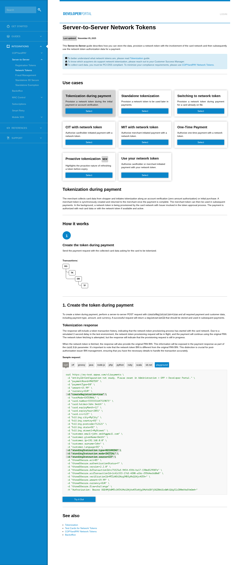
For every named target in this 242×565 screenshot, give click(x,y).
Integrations (20, 46)
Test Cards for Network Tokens (81, 528)
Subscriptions (19, 104)
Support (17, 138)
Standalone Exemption (27, 85)
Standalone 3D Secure (27, 80)
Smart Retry (18, 110)
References (19, 128)
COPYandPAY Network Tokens (198, 64)
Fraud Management (25, 75)
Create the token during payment (88, 245)
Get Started (19, 26)
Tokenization (136, 58)
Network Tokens (23, 70)
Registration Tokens (25, 65)
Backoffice (17, 90)
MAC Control (18, 97)
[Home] (76, 12)
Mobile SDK (18, 117)
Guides (16, 36)
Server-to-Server (20, 59)
